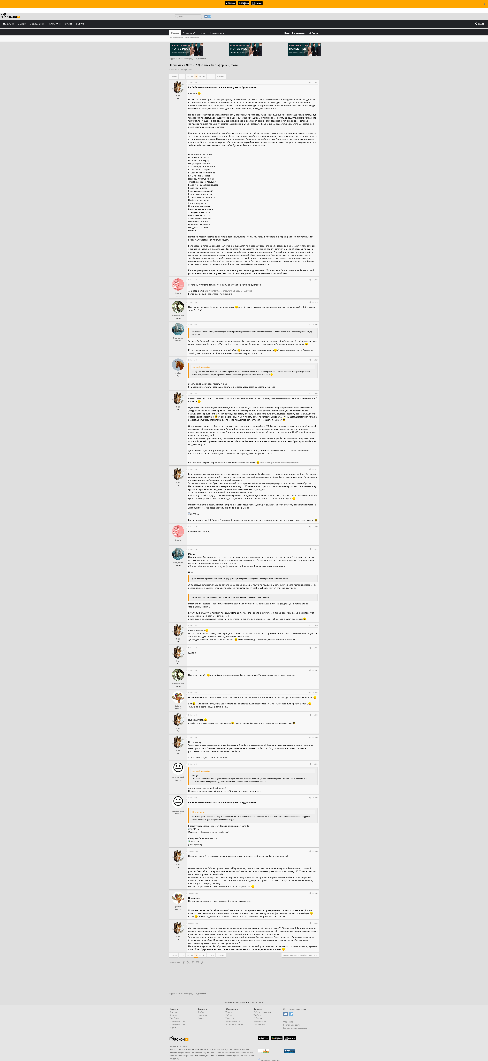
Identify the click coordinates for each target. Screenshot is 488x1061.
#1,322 (315, 280)
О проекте (288, 1021)
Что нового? (189, 33)
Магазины (202, 1015)
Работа (228, 1015)
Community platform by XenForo (244, 1002)
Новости (8, 23)
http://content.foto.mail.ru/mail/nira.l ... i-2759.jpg (228, 290)
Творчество (259, 1024)
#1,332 (315, 670)
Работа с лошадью (262, 1012)
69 (204, 76)
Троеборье (175, 1018)
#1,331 (315, 648)
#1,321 (315, 82)
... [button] (183, 76)
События (258, 1018)
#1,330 (315, 625)
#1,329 (315, 549)
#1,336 (315, 764)
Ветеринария (260, 1021)
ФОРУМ (80, 23)
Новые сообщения (176, 38)
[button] (197, 32)
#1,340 (315, 923)
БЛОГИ (68, 23)
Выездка (174, 1012)
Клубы (200, 1012)
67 (196, 76)
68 (200, 76)
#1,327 (315, 469)
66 (192, 76)
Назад (174, 76)
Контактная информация (295, 1028)
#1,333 (315, 693)
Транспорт (230, 1018)
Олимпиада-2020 (178, 1024)
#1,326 (315, 393)
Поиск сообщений (192, 38)
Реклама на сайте (291, 1025)
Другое (173, 1027)
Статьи (22, 23)
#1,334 (315, 715)
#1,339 (315, 893)
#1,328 (315, 527)
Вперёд (220, 76)
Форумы (175, 33)
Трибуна (257, 1015)
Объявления (37, 23)
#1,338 (315, 851)
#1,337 (315, 798)
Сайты (200, 1018)
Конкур (173, 1015)
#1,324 (315, 325)
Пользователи (217, 33)
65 (188, 76)
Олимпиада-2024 (178, 1021)
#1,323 (315, 302)
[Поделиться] (310, 82)
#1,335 (315, 737)
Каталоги (55, 23)
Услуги (228, 1012)
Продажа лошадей (234, 1024)
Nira (172, 69)
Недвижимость (232, 1021)
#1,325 (315, 360)
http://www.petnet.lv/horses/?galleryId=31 (280, 462)
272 (212, 76)
